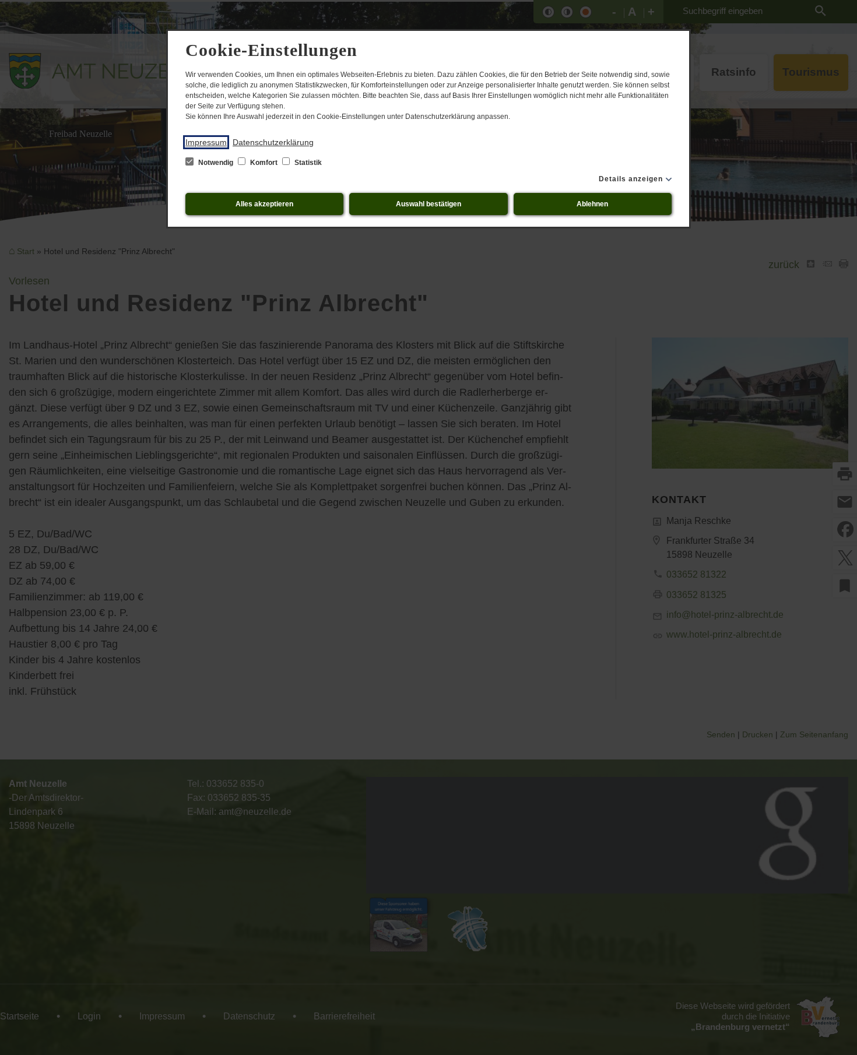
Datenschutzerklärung (273, 142)
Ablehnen (592, 204)
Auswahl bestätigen (428, 204)
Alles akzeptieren (264, 204)
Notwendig (215, 163)
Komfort (263, 163)
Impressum (206, 142)
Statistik (307, 163)
